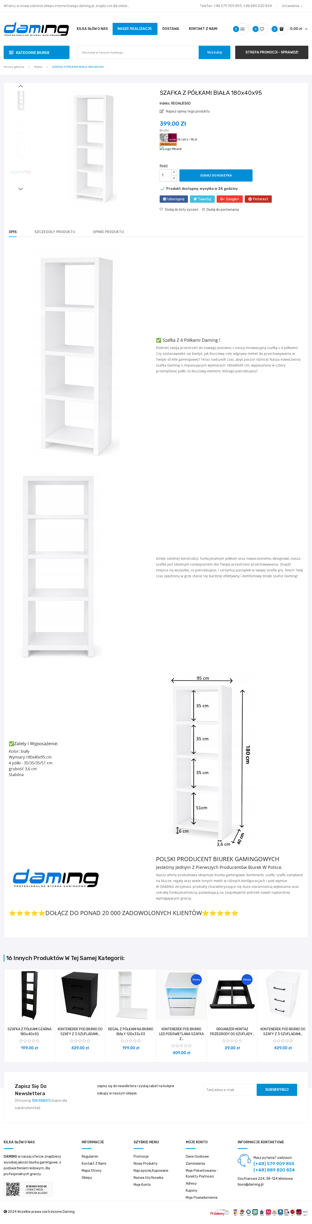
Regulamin (90, 1156)
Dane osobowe (197, 1156)
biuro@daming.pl (250, 1184)
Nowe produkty (146, 1164)
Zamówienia (195, 1164)
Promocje (141, 1156)
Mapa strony (92, 1171)
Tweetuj (204, 199)
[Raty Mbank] (171, 148)
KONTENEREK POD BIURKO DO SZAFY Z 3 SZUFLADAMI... (80, 1031)
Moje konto (142, 1185)
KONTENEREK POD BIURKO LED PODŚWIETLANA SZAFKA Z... (181, 1034)
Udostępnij (175, 199)
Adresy (191, 1183)
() (256, 29)
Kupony (191, 1191)
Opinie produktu (108, 232)
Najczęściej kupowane (151, 1171)
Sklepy (87, 1178)
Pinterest (260, 199)
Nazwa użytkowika (148, 1178)
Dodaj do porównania (222, 210)
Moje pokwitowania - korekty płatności (202, 1174)
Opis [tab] (13, 232)
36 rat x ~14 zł (187, 139)
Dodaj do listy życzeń (181, 210)
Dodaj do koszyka (216, 175)
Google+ (232, 199)
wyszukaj (214, 52)
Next (20, 188)
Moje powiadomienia (201, 1198)
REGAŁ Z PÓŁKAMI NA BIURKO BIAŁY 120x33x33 (130, 1031)
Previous (20, 86)
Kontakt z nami (94, 1164)
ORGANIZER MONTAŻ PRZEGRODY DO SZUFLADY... (232, 1031)
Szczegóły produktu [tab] (54, 232)
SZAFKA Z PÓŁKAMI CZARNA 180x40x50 (29, 1031)
